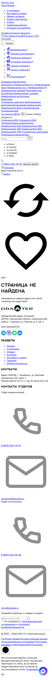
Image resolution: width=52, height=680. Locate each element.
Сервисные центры (17, 25)
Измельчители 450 (11, 129)
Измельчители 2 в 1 (24, 84)
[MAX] (9, 334)
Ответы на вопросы (17, 19)
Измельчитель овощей (13, 90)
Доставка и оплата (16, 13)
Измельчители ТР (37, 87)
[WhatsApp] (14, 334)
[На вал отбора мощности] (23, 114)
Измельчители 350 (11, 126)
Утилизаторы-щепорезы (35, 131)
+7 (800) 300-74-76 (11, 164)
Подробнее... (33, 669)
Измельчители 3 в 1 (17, 87)
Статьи (10, 22)
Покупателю (8, 5)
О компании (13, 10)
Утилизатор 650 (9, 120)
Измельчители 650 (32, 126)
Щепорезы (6, 99)
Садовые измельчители (13, 81)
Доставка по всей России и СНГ (21, 36)
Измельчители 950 (32, 129)
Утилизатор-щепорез (12, 102)
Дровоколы (7, 84)
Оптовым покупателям (19, 28)
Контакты (15, 33)
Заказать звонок (30, 164)
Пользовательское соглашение (18, 641)
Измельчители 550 (11, 131)
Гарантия (25, 33)
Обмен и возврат (16, 16)
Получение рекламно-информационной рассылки (24, 643)
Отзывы (5, 33)
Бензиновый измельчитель (27, 105)
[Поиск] (30, 138)
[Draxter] (6, 38)
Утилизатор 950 (27, 120)
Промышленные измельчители (17, 123)
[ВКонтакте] (19, 334)
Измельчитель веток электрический (20, 108)
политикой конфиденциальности (15, 626)
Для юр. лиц (7, 2)
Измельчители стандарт (26, 93)
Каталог (9, 43)
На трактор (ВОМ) (10, 114)
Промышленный (9, 110)
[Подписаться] (28, 618)
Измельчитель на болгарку (15, 96)
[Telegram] (4, 334)
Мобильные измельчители (15, 134)
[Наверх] (5, 650)
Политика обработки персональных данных (24, 638)
